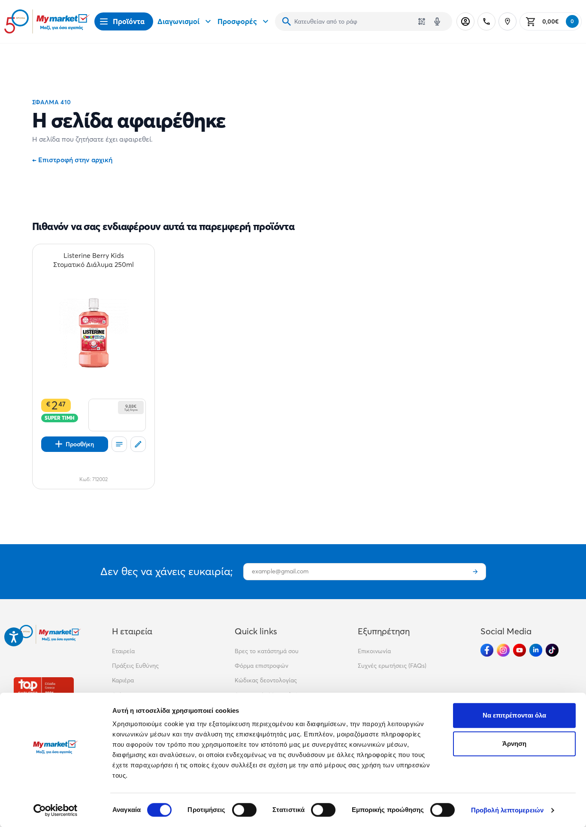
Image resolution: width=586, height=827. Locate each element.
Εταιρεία (123, 651)
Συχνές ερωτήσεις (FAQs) (392, 665)
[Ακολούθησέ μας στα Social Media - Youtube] (519, 650)
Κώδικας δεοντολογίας (266, 680)
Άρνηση (514, 743)
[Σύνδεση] (465, 21)
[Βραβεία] (44, 690)
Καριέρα (123, 680)
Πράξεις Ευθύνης (135, 665)
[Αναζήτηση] (286, 21)
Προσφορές (237, 21)
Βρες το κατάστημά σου (267, 651)
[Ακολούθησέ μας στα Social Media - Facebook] (486, 650)
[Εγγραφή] (475, 571)
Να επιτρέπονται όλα (515, 715)
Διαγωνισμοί (178, 21)
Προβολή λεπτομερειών (507, 810)
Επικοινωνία (374, 651)
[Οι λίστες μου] (119, 444)
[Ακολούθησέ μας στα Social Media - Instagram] (503, 650)
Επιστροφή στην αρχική (72, 159)
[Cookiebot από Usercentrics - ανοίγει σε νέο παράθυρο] (55, 810)
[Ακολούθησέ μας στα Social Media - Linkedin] (535, 650)
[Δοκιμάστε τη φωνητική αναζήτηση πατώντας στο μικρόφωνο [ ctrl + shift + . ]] (437, 21)
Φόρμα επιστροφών (261, 665)
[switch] (244, 810)
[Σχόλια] (138, 444)
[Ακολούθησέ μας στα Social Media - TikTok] (552, 650)
